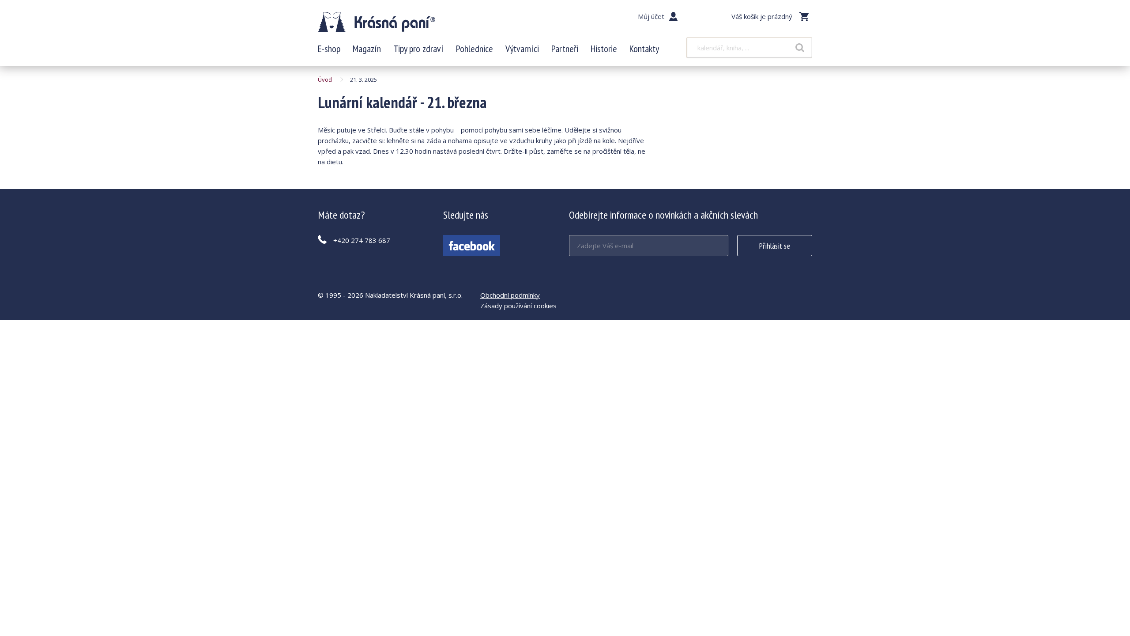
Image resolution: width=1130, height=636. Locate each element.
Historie (604, 48)
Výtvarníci (522, 48)
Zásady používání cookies (518, 305)
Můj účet (651, 16)
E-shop (329, 48)
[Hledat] (799, 47)
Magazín (367, 48)
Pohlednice (474, 48)
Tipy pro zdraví (418, 48)
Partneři (564, 48)
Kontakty (644, 48)
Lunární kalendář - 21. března (376, 22)
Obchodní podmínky (510, 295)
